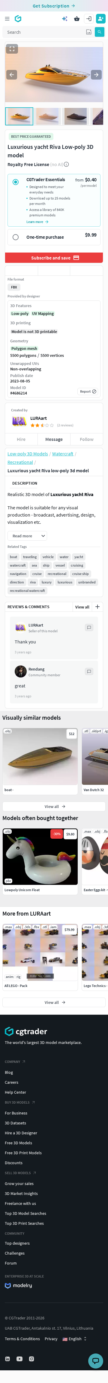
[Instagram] (32, 1359)
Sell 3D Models (18, 1173)
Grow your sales (19, 1183)
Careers (11, 1082)
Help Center (15, 1092)
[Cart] (77, 19)
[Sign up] (101, 19)
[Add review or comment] (97, 606)
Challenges (15, 1253)
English (72, 1339)
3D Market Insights (21, 1193)
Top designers (17, 1243)
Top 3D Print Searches (24, 1223)
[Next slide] (96, 75)
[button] (89, 32)
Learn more (34, 221)
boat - (9, 789)
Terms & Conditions (22, 1338)
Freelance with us (20, 1203)
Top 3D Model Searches (25, 1213)
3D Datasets (15, 1123)
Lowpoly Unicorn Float (22, 890)
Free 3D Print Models (23, 1152)
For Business (16, 1113)
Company (12, 1061)
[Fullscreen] (12, 49)
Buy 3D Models (17, 1102)
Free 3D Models (18, 1143)
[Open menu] (7, 19)
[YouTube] (20, 1359)
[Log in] (89, 19)
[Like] (21, 270)
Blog (9, 1072)
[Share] (86, 270)
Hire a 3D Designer (21, 1133)
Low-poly (19, 313)
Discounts (13, 1162)
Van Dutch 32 (94, 789)
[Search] (99, 32)
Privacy (51, 1338)
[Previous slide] (11, 75)
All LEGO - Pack (15, 985)
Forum (11, 1263)
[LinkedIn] (8, 1359)
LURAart (38, 418)
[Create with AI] (65, 19)
